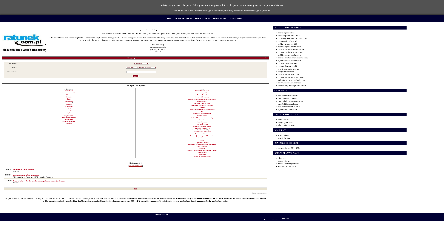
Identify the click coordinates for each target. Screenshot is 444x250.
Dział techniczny (202, 101)
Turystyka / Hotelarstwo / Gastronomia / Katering (202, 150)
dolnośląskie (69, 90)
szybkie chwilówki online (287, 109)
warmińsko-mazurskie (69, 117)
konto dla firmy (283, 135)
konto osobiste (283, 119)
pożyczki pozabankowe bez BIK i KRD (292, 49)
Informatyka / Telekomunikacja (202, 113)
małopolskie (69, 101)
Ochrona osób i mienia (202, 133)
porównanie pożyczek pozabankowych (292, 85)
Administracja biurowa (202, 90)
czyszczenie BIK (236, 18)
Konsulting (202, 120)
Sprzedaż (202, 148)
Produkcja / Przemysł (202, 142)
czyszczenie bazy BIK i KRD (289, 148)
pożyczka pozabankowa (128, 198)
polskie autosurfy (158, 44)
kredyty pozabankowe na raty (288, 69)
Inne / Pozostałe (202, 115)
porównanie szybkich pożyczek (289, 82)
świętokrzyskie (68, 115)
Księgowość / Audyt (202, 124)
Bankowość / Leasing (202, 97)
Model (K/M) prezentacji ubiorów (23, 169)
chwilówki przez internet (256, 198)
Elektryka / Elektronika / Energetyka (202, 105)
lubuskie (69, 97)
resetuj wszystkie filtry (135, 166)
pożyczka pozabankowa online (216, 201)
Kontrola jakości (202, 122)
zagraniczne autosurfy (158, 47)
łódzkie (69, 99)
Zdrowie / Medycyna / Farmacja (202, 156)
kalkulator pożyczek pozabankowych (291, 80)
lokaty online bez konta (286, 125)
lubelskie (69, 95)
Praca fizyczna (202, 138)
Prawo (202, 140)
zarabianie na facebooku (287, 166)
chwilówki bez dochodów (287, 98)
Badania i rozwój (202, 95)
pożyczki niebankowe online (288, 74)
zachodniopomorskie (68, 121)
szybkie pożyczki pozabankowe (289, 55)
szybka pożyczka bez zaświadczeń (232, 198)
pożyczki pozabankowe (183, 18)
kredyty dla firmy (220, 18)
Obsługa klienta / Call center (202, 131)
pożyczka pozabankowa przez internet (172, 198)
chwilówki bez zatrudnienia (288, 104)
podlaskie (69, 108)
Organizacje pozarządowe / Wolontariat (202, 136)
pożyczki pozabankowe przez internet (291, 52)
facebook (158, 51)
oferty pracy (282, 158)
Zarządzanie (202, 154)
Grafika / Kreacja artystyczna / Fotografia (202, 109)
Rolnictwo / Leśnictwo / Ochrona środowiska (202, 144)
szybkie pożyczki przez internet (289, 60)
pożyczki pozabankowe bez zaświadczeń (293, 57)
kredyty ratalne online (286, 71)
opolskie (69, 104)
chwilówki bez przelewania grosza (290, 101)
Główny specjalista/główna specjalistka (26, 175)
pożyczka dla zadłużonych (287, 41)
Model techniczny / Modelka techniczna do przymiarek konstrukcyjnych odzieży (39, 181)
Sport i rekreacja (202, 146)
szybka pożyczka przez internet (289, 46)
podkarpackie (69, 106)
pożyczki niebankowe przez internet (291, 77)
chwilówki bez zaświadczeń (288, 95)
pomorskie (69, 111)
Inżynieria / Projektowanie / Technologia (202, 118)
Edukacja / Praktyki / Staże (202, 103)
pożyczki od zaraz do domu (288, 63)
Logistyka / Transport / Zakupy (202, 126)
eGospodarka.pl (263, 58)
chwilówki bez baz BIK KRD (289, 106)
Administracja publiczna (202, 93)
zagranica (69, 123)
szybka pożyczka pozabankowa (55, 201)
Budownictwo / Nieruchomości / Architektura (202, 99)
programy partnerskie (158, 49)
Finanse (202, 107)
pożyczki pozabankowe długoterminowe (188, 201)
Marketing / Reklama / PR (202, 128)
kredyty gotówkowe (202, 18)
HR (202, 111)
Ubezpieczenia (202, 152)
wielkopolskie (69, 119)
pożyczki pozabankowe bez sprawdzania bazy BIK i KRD (117, 201)
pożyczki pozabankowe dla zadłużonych (156, 201)
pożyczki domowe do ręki (287, 66)
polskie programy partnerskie (288, 163)
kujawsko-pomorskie (69, 93)
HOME (168, 18)
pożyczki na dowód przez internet (81, 201)
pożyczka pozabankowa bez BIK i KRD (52, 198)
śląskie (69, 113)
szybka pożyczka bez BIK (287, 44)
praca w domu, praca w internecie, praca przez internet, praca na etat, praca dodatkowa (135, 25)
